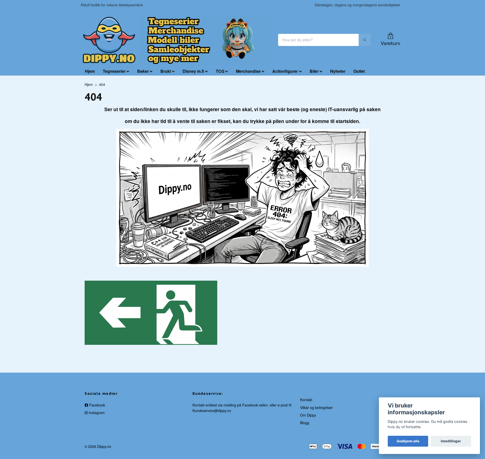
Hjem (90, 71)
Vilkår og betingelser (316, 407)
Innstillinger (451, 441)
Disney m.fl (193, 71)
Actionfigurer (285, 71)
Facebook (96, 404)
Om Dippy (308, 415)
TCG (220, 71)
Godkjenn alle (408, 441)
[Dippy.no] (109, 40)
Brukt (165, 71)
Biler (314, 71)
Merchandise (248, 71)
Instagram (96, 412)
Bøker (143, 71)
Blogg (304, 422)
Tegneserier (114, 71)
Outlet (359, 71)
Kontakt (306, 399)
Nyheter (337, 71)
